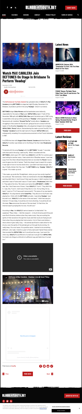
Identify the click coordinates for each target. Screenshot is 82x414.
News (4, 15)
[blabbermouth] (41, 9)
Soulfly (13, 366)
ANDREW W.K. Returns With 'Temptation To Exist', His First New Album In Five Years (67, 66)
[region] (41, 408)
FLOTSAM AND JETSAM (72, 142)
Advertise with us (72, 396)
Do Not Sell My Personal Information (61, 406)
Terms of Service (67, 15)
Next (48, 374)
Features (15, 15)
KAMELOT (71, 155)
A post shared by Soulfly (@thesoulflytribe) (28, 357)
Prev (7, 374)
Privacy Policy (51, 15)
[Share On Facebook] (40, 366)
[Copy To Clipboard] (51, 366)
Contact (37, 15)
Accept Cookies (61, 410)
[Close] (79, 408)
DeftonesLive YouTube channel (15, 102)
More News (27, 374)
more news (67, 130)
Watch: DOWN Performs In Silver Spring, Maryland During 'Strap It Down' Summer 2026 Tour (66, 120)
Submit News (71, 8)
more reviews (67, 186)
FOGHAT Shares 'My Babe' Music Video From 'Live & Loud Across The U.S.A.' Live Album (67, 93)
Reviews (26, 15)
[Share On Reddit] (48, 366)
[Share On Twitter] (44, 366)
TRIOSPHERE (72, 169)
